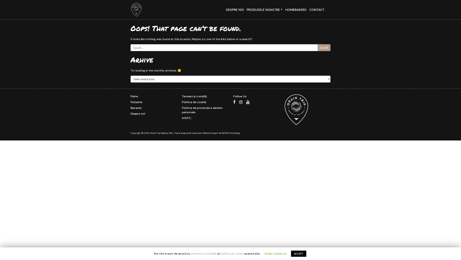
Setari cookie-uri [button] (276, 253)
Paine (134, 96)
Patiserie (136, 102)
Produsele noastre (263, 10)
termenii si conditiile (204, 253)
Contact (317, 10)
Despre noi (235, 10)
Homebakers (295, 10)
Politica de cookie (194, 102)
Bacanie (136, 108)
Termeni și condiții (194, 96)
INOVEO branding (231, 133)
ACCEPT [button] (298, 253)
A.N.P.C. (187, 118)
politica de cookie (232, 253)
